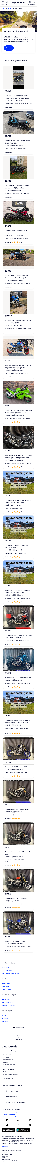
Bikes (9, 9)
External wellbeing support (10, 1074)
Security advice (7, 1055)
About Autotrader (8, 1059)
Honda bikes (6, 983)
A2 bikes (5, 1018)
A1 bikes (4, 1015)
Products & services (14, 1085)
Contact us (6, 1057)
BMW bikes (5, 986)
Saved (30, 4)
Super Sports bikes (8, 1005)
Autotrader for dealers (15, 1102)
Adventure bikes (7, 1002)
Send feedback (9, 1114)
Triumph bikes (6, 990)
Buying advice (12, 1091)
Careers (5, 1062)
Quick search (11, 1097)
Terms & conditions (8, 1069)
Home (3, 9)
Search (34, 4)
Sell (7, 4)
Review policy (7, 1072)
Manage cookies (8, 1078)
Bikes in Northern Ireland (10, 974)
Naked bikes (6, 999)
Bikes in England (7, 970)
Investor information (9, 1064)
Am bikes (5, 1021)
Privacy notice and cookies (10, 1067)
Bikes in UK (5, 967)
